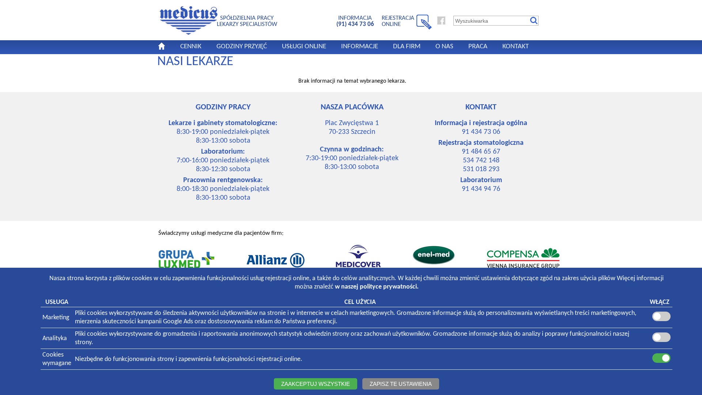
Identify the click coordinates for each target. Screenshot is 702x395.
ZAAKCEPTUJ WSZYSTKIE (315, 384)
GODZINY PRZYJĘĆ (241, 46)
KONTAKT (515, 46)
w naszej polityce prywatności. (377, 286)
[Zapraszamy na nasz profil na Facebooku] (441, 23)
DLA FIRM (406, 46)
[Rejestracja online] (424, 28)
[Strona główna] (188, 35)
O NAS (444, 46)
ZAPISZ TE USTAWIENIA (401, 384)
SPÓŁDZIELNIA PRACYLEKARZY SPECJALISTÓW (247, 21)
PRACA (477, 46)
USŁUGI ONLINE (304, 46)
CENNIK (190, 46)
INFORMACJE (359, 46)
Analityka (54, 338)
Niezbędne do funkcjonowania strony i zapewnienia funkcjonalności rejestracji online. (188, 359)
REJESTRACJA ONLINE (398, 21)
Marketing (55, 317)
